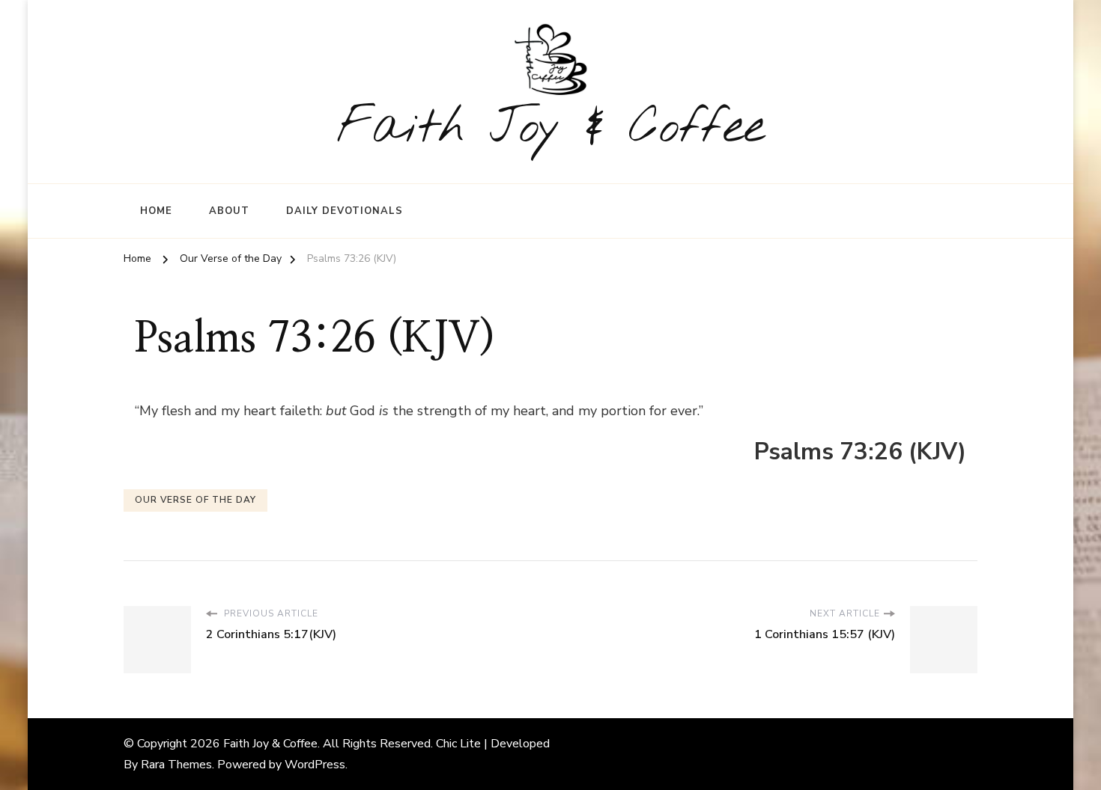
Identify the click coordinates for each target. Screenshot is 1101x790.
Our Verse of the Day (195, 500)
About (229, 211)
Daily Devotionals (344, 211)
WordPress (315, 764)
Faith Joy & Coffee (551, 128)
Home (156, 211)
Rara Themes (176, 764)
